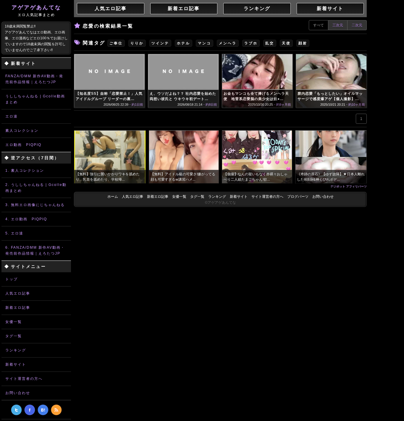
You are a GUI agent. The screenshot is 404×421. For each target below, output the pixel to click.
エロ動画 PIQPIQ (23, 145)
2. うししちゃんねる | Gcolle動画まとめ (36, 188)
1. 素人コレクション (24, 170)
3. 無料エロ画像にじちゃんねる (35, 205)
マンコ (204, 43)
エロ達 (11, 116)
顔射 (302, 43)
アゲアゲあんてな (36, 10)
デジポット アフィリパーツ (348, 186)
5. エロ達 (14, 233)
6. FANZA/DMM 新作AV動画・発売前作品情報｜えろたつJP (35, 250)
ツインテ (160, 43)
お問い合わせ (17, 393)
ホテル (183, 43)
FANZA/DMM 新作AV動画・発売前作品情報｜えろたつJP (34, 79)
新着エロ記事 (17, 308)
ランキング (15, 350)
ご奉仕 (116, 43)
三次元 (337, 25)
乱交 (269, 43)
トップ (11, 279)
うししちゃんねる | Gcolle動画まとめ (35, 99)
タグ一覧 (13, 336)
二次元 (357, 25)
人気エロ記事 (17, 293)
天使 (286, 43)
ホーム (112, 197)
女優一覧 (13, 322)
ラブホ (251, 43)
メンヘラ (228, 43)
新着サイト (15, 364)
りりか (137, 43)
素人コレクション (21, 130)
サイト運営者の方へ (24, 379)
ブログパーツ (297, 197)
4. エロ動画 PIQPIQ (26, 219)
